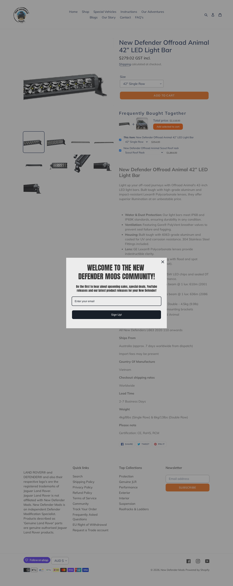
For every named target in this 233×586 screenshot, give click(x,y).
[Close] (163, 262)
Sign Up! (116, 314)
